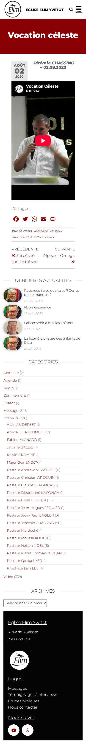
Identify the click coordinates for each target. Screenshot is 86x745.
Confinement (14, 395)
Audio (8, 388)
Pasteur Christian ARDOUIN (31, 477)
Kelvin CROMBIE (21, 455)
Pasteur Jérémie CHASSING (30, 523)
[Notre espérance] (12, 312)
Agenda (10, 380)
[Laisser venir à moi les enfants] (12, 327)
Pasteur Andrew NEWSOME (31, 470)
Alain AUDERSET (21, 424)
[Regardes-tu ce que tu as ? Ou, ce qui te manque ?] (12, 295)
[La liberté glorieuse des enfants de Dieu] (12, 343)
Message (41, 231)
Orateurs (10, 418)
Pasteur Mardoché (22, 530)
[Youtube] (13, 730)
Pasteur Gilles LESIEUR (26, 500)
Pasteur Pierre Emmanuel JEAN (34, 553)
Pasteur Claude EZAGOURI (30, 485)
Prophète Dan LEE (23, 568)
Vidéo (49, 237)
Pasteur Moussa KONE (26, 538)
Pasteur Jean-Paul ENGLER (30, 515)
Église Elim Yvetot (45, 10)
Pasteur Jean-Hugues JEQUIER (33, 508)
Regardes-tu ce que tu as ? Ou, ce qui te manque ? (51, 292)
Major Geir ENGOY (22, 462)
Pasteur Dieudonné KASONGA (33, 492)
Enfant (9, 403)
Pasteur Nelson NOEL (25, 545)
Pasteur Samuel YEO (24, 560)
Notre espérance (37, 307)
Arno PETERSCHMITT (25, 432)
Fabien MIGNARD (22, 439)
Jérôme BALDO (20, 447)
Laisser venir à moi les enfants (48, 323)
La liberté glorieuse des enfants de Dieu (52, 340)
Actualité (11, 373)
